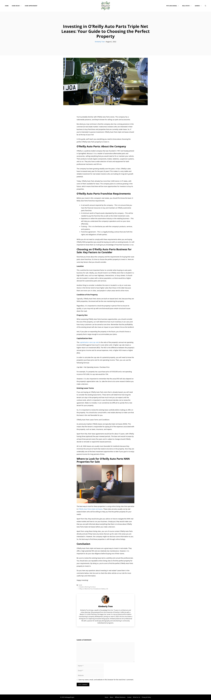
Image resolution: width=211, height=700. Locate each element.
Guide (80, 585)
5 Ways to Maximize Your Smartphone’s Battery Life (93, 589)
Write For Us (136, 697)
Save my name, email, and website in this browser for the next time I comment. (106, 680)
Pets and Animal (171, 6)
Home (6, 6)
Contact (129, 697)
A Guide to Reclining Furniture (87, 587)
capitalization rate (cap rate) (89, 342)
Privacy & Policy (146, 697)
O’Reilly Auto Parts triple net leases (90, 509)
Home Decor (16, 6)
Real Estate (186, 6)
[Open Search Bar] (205, 5)
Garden (197, 6)
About (111, 697)
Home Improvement (31, 6)
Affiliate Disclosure (120, 697)
